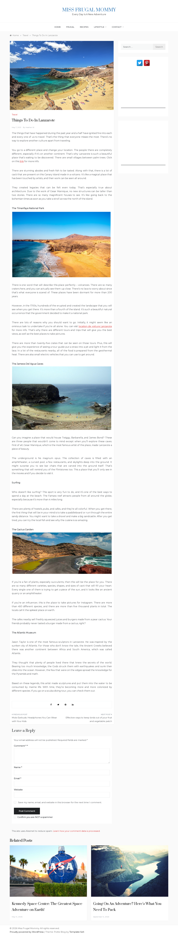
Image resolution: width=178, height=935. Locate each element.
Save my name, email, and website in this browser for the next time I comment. (60, 802)
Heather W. (30, 127)
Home (58, 27)
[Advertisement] (143, 90)
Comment (20, 745)
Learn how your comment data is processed (76, 831)
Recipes (84, 27)
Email (17, 778)
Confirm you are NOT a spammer (35, 817)
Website (18, 789)
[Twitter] (140, 63)
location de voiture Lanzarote (95, 326)
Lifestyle (99, 27)
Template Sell (76, 932)
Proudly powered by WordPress (27, 932)
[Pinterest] (147, 63)
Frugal (70, 27)
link (22, 161)
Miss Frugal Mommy (89, 10)
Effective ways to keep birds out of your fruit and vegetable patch (89, 719)
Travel (14, 114)
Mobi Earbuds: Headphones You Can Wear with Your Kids (34, 719)
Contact (117, 27)
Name (18, 767)
